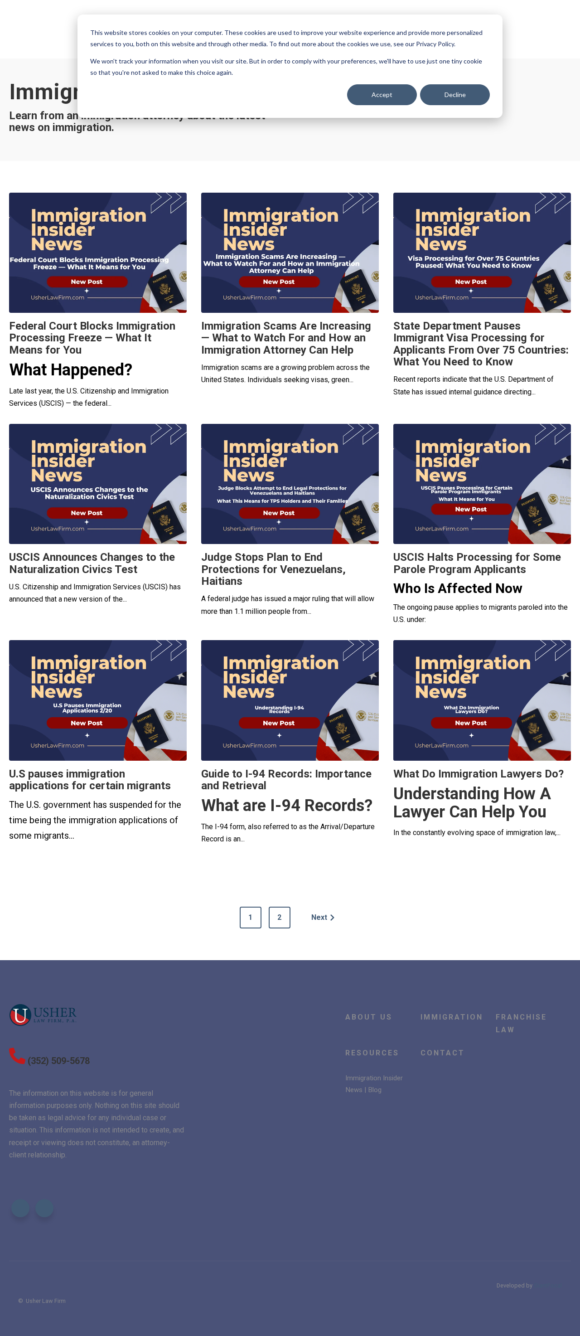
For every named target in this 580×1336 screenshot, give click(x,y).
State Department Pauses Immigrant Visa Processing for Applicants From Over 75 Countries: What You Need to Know (481, 344)
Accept (382, 94)
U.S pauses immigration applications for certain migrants (90, 780)
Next (319, 917)
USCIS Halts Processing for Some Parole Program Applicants (477, 563)
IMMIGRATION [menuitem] (451, 1017)
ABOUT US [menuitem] (368, 1017)
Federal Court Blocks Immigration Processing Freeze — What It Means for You (92, 338)
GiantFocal (548, 1285)
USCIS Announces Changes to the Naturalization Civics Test (92, 563)
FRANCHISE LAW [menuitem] (521, 1023)
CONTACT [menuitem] (442, 1053)
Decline (455, 94)
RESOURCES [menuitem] (372, 1053)
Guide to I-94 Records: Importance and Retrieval (286, 780)
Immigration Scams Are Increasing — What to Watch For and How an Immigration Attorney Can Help (286, 338)
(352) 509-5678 (59, 1060)
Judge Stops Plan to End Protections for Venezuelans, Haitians (273, 569)
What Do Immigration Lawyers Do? (478, 774)
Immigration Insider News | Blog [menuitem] (374, 1084)
